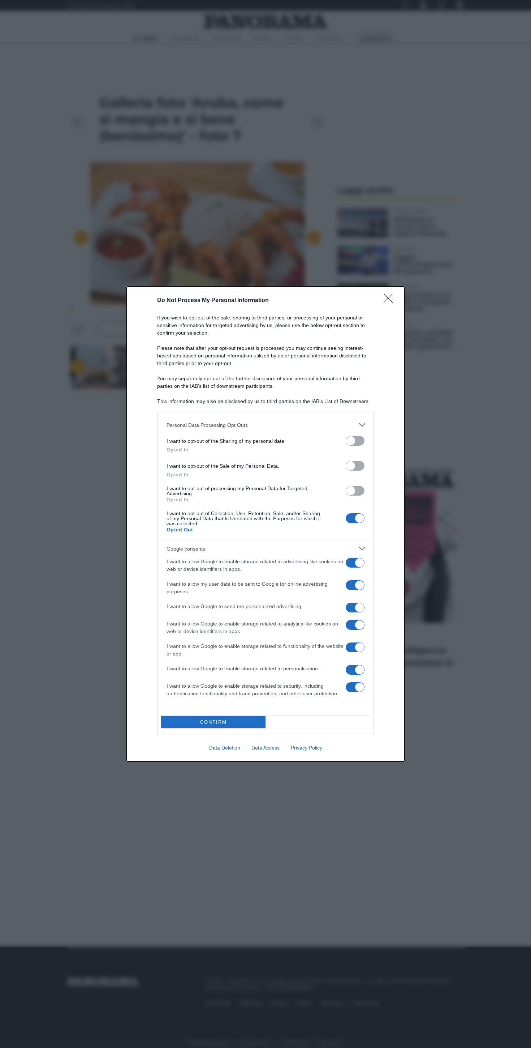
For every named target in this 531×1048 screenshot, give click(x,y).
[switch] (355, 441)
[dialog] (265, 524)
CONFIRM (213, 722)
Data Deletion (224, 748)
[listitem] (265, 425)
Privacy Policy (306, 748)
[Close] (390, 300)
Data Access (265, 748)
